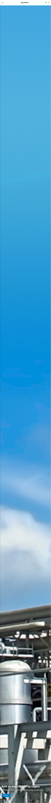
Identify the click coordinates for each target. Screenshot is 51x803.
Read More (6, 795)
